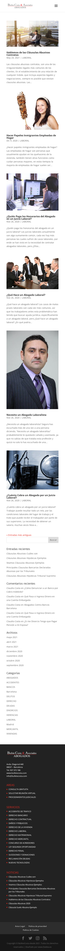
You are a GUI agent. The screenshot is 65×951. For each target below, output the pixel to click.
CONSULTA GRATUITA (18, 789)
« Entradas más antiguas (18, 535)
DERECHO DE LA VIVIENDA (20, 827)
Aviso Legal (20, 926)
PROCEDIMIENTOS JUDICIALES (22, 797)
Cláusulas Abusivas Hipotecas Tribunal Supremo (31, 575)
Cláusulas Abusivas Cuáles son (22, 553)
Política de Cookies (31, 930)
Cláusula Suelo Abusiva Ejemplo (23, 907)
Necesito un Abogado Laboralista (26, 415)
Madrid (10, 724)
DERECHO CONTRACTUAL (20, 819)
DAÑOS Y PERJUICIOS (18, 823)
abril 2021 (11, 641)
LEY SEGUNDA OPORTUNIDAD (22, 846)
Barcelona (11, 691)
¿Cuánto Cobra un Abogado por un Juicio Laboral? (30, 496)
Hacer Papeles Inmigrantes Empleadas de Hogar (31, 136)
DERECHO (11, 701)
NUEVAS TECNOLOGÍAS (19, 862)
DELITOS (10, 696)
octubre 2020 (13, 660)
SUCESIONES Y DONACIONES (22, 854)
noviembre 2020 (14, 655)
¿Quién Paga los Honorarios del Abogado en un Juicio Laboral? (30, 217)
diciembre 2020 (14, 651)
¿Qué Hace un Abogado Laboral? (25, 295)
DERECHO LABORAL (17, 831)
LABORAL (26, 57)
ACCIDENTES (12, 682)
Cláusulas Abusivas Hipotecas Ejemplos (26, 558)
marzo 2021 (12, 646)
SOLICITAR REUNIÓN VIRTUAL (22, 793)
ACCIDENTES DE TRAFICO (20, 811)
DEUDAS (10, 705)
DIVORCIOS (12, 710)
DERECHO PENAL (16, 850)
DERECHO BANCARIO (18, 815)
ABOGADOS (12, 677)
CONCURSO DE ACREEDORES (21, 843)
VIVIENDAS (11, 733)
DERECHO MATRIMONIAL (20, 835)
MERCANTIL (12, 729)
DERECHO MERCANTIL (19, 839)
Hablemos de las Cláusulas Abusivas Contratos (28, 54)
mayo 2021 (11, 637)
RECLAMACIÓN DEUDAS (19, 858)
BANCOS (10, 687)
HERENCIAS (12, 715)
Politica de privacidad (38, 926)
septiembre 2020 (15, 665)
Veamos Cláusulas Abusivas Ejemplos (25, 562)
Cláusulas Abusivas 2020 (19, 903)
